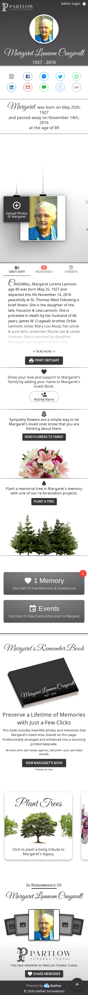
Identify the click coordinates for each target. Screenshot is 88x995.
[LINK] (76, 87)
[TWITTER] (60, 76)
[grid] (44, 206)
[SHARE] (60, 87)
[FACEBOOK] (27, 76)
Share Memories (46, 974)
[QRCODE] (11, 76)
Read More (44, 351)
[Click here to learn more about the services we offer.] (44, 955)
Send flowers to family (44, 437)
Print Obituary (46, 360)
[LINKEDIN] (11, 87)
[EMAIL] (27, 87)
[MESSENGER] (44, 76)
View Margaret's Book (44, 763)
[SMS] (44, 87)
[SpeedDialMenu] (77, 984)
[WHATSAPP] (76, 76)
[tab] (16, 269)
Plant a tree (44, 501)
